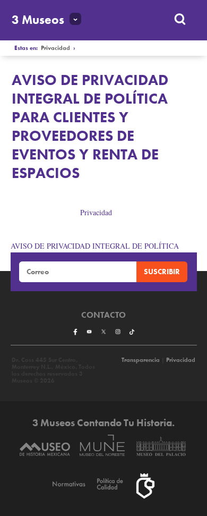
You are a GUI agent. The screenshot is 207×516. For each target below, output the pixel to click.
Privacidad (55, 48)
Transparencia (141, 360)
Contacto (103, 315)
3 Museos (38, 20)
